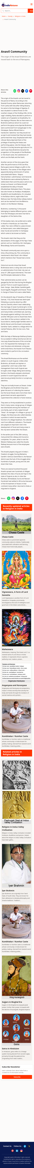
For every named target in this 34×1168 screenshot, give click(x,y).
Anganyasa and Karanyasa (14, 685)
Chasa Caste (7, 537)
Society (10, 16)
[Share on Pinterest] (30, 91)
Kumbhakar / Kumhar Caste (15, 736)
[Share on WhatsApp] (14, 91)
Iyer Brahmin (8, 890)
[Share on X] (22, 91)
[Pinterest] (12, 1150)
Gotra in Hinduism (10, 1048)
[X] (29, 1146)
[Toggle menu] (31, 4)
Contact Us (7, 1146)
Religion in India (20, 16)
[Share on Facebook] (26, 91)
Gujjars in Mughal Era (12, 1002)
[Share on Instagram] (18, 91)
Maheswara (7, 649)
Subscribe (17, 1077)
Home (4, 16)
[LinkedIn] (17, 1150)
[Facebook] (24, 1146)
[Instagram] (21, 1150)
